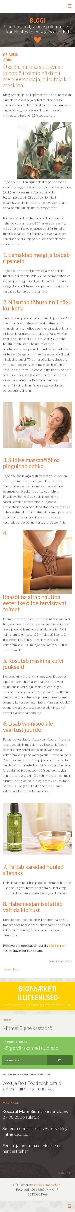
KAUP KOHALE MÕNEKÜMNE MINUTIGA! (26, 1074)
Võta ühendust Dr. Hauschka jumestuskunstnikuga (37, 996)
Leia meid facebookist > (37, 1206)
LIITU (60, 1060)
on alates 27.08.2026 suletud (35, 1114)
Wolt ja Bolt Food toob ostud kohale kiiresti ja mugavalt (31, 1086)
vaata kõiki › (65, 1173)
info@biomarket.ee (47, 1185)
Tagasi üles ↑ (11, 969)
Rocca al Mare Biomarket (26, 1111)
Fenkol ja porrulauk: (21, 1145)
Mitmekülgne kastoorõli (28, 1028)
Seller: (9, 1128)
